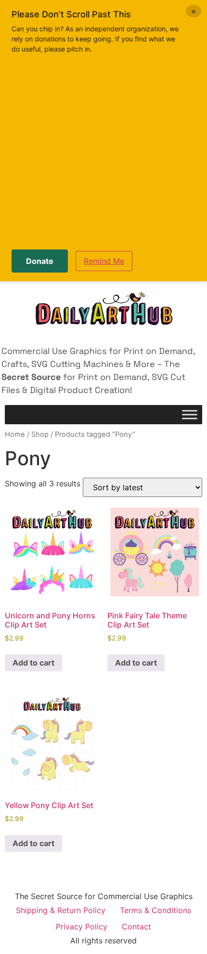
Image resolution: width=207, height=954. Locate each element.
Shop (40, 434)
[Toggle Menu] (189, 414)
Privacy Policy (81, 926)
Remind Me (104, 261)
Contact (136, 926)
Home (15, 434)
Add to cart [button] (33, 662)
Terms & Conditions (155, 910)
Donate (39, 261)
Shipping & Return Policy (60, 910)
